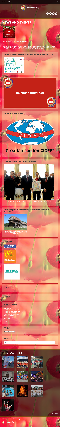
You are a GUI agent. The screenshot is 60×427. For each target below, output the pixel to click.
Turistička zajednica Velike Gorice (11, 309)
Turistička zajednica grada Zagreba (12, 311)
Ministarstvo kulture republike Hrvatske (13, 314)
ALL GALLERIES (54, 413)
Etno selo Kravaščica (8, 317)
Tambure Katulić (7, 320)
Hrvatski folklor (7, 318)
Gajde (5, 321)
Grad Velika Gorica (8, 308)
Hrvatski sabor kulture (9, 315)
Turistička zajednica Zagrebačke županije (13, 312)
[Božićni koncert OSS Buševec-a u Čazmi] (30, 32)
